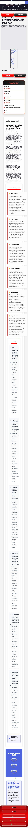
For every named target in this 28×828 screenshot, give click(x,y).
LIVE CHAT (15, 823)
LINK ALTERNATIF (15, 819)
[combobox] (12, 2)
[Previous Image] (2, 37)
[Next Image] (26, 37)
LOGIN (7, 14)
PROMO (14, 808)
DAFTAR (20, 14)
